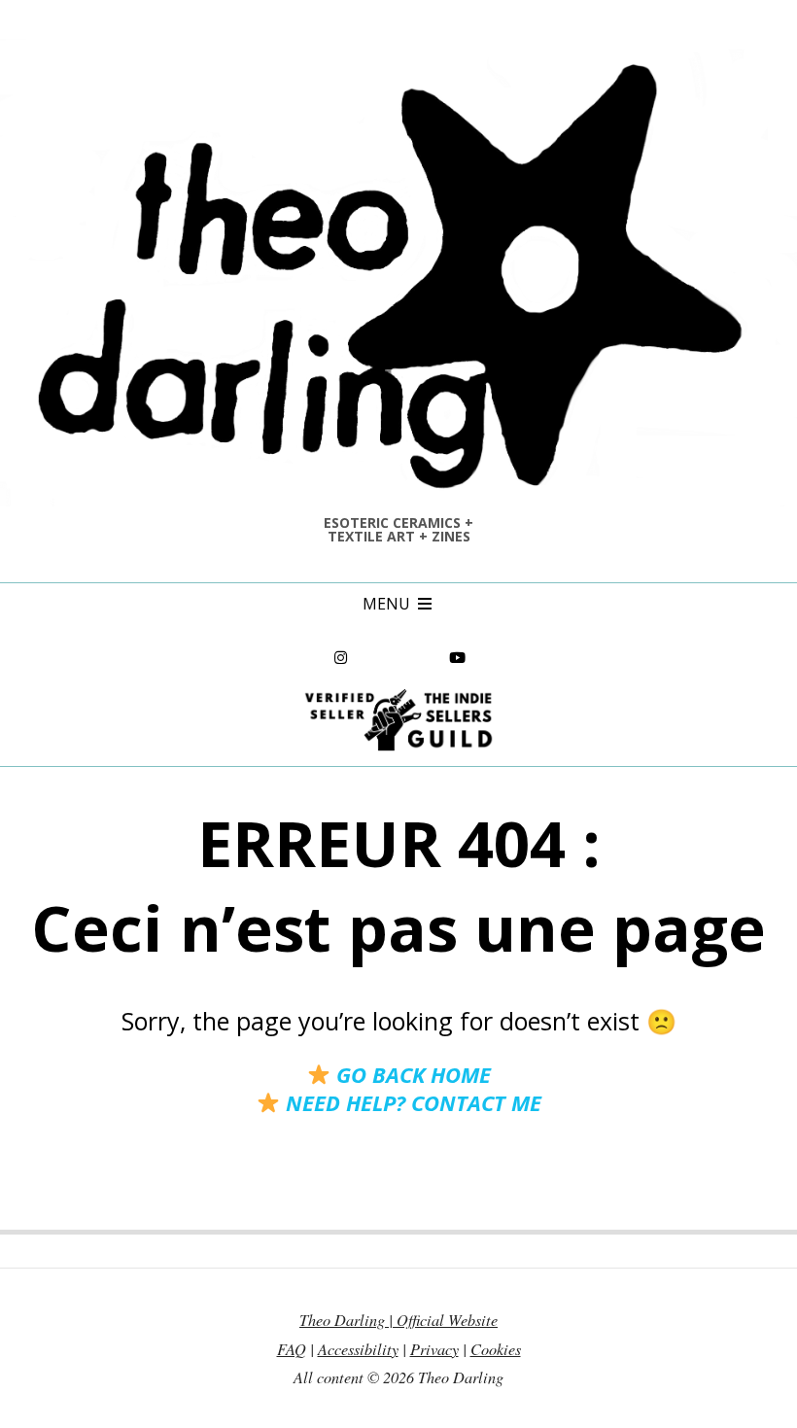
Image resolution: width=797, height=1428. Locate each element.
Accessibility (358, 1349)
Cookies (495, 1349)
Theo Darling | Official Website (398, 1319)
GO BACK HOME (410, 1074)
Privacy (434, 1349)
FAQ (291, 1349)
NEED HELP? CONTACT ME (410, 1102)
